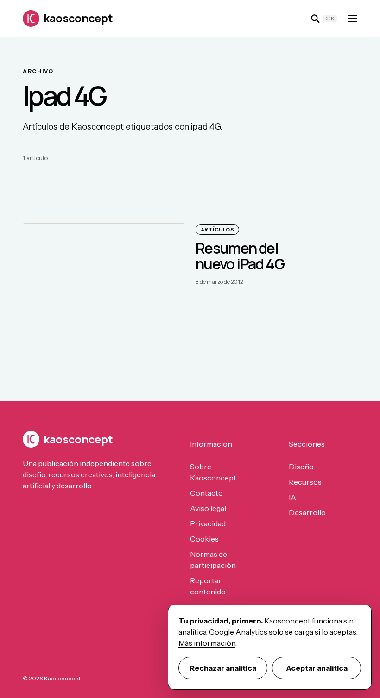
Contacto (206, 493)
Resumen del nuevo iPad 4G (240, 256)
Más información (206, 643)
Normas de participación (213, 559)
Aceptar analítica (317, 668)
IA (292, 497)
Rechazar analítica (223, 668)
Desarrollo (307, 512)
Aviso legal (208, 508)
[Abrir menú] (352, 18)
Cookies (204, 538)
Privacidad (208, 523)
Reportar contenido (208, 586)
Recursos (305, 481)
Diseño (301, 466)
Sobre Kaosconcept (213, 472)
